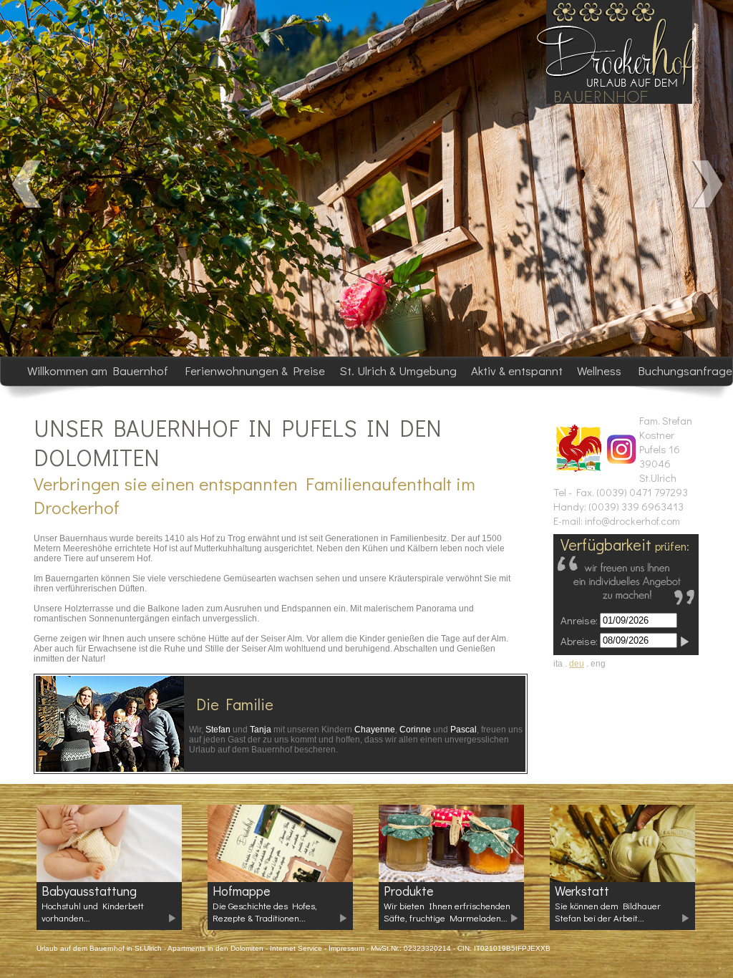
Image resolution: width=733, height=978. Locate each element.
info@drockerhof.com (632, 520)
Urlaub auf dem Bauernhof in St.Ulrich (99, 948)
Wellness (600, 370)
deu (576, 664)
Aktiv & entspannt (518, 370)
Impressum (346, 948)
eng (598, 664)
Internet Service (296, 948)
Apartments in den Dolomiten (215, 948)
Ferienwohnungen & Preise (255, 370)
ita (558, 664)
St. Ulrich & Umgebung (399, 370)
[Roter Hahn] (578, 470)
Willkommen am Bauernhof (99, 370)
